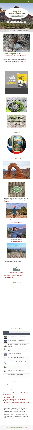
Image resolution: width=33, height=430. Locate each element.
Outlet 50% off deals (10, 274)
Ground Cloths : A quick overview (15, 366)
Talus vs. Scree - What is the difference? (17, 361)
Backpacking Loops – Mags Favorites (16, 340)
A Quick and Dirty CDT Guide (14, 353)
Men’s (16, 219)
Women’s (12, 219)
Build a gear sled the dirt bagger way (16, 370)
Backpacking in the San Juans (17, 399)
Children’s (20, 219)
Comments (12, 332)
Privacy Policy (24, 427)
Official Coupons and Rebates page (13, 275)
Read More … (22, 61)
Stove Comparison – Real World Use (16, 357)
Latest (18, 332)
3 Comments (23, 55)
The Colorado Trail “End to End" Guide (16, 336)
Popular (6, 332)
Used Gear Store (9, 277)
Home (6, 30)
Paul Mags (16, 55)
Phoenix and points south (12, 54)
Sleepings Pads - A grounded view (15, 374)
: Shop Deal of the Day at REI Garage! (13, 272)
